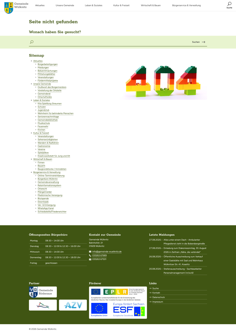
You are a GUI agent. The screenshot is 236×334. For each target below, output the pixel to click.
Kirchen (41, 129)
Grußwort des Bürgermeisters (52, 87)
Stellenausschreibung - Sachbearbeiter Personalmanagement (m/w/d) (183, 271)
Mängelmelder (45, 192)
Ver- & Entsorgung (46, 205)
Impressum (157, 301)
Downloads (43, 201)
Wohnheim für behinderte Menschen (55, 113)
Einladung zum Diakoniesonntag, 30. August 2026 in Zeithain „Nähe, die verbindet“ (185, 250)
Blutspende (43, 198)
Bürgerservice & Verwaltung (46, 172)
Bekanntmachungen (47, 70)
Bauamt (41, 165)
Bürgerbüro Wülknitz (48, 179)
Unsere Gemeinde (42, 84)
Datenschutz (158, 297)
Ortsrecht (42, 188)
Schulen (42, 106)
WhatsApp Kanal (46, 208)
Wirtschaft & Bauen (42, 159)
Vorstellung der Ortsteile (49, 90)
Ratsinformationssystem (49, 185)
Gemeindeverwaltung (48, 182)
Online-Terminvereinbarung (51, 175)
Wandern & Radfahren (48, 142)
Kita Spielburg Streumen (50, 103)
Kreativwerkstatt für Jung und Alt (54, 156)
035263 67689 (99, 255)
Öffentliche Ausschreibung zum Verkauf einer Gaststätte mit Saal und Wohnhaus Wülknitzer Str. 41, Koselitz (183, 260)
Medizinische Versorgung (50, 195)
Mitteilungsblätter (46, 74)
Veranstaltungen (46, 77)
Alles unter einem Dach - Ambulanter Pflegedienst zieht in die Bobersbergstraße (184, 241)
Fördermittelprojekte (48, 80)
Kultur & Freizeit (41, 133)
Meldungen (43, 67)
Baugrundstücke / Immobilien (52, 169)
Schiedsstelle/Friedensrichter (52, 211)
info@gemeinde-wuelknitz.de (107, 251)
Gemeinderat (44, 93)
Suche (155, 288)
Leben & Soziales (41, 100)
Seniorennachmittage (48, 116)
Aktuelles (37, 61)
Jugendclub (43, 110)
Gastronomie (44, 146)
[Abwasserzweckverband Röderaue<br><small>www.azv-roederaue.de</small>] (73, 305)
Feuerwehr (43, 126)
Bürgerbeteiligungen (48, 64)
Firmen (41, 162)
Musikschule (44, 123)
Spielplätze (43, 152)
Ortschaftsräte (45, 97)
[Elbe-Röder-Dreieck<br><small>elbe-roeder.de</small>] (43, 305)
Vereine (41, 149)
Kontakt (156, 292)
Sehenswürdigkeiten (48, 139)
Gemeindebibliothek (48, 120)
